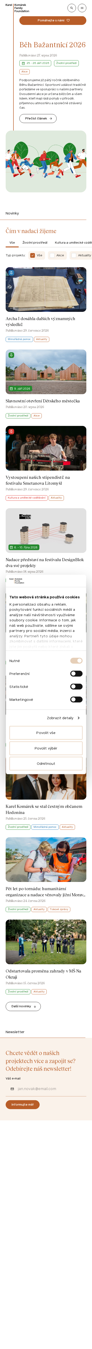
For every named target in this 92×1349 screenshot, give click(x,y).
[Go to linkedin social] (35, 1201)
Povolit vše (45, 732)
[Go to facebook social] (10, 1201)
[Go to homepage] (17, 8)
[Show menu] (82, 8)
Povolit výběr (46, 748)
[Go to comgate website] (14, 1293)
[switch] (76, 674)
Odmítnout (46, 763)
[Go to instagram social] (22, 1201)
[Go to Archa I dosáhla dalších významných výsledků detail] (46, 304)
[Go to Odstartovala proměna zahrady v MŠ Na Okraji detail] (46, 957)
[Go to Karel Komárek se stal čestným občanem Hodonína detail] (46, 792)
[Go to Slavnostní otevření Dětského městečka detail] (46, 383)
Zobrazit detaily (60, 717)
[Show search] (71, 8)
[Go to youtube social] (47, 1201)
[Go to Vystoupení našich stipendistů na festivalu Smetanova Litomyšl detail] (46, 463)
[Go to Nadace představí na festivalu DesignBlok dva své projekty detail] (46, 545)
